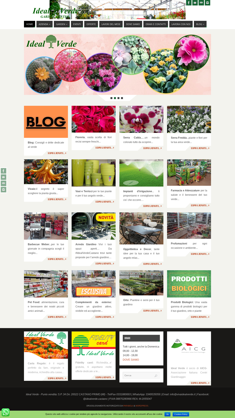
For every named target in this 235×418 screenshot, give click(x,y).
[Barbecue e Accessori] (46, 226)
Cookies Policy (180, 414)
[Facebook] (3, 171)
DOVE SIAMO (131, 359)
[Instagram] (3, 189)
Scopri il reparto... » (57, 153)
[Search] (155, 375)
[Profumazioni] (189, 225)
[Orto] (141, 282)
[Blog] (46, 122)
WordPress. (142, 406)
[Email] (3, 183)
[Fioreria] (94, 119)
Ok (167, 414)
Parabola (128, 406)
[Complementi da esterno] (94, 283)
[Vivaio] (46, 171)
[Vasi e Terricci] (94, 173)
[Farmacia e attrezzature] (189, 172)
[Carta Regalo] (46, 345)
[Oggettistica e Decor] (141, 228)
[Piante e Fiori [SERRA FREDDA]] (189, 119)
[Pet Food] (46, 283)
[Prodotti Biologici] (189, 283)
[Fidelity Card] (94, 344)
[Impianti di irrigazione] (141, 173)
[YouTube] (3, 177)
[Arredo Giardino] (94, 226)
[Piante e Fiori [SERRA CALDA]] (141, 119)
